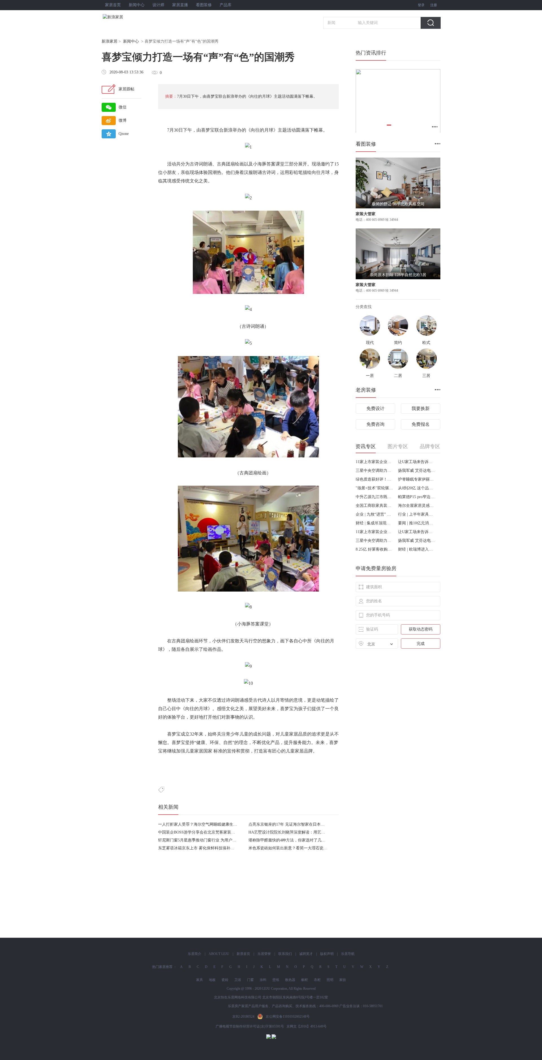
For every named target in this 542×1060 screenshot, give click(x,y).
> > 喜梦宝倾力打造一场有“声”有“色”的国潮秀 (160, 41)
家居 (293, 734)
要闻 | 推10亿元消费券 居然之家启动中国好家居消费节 (417, 523)
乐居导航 (348, 954)
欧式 (426, 343)
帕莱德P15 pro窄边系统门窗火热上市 (417, 497)
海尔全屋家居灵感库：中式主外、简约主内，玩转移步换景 (417, 505)
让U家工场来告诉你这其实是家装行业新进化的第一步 (417, 462)
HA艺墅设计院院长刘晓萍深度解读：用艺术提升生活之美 (298, 832)
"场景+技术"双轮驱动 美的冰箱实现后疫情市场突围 (375, 488)
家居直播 (180, 5)
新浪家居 (109, 41)
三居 (426, 376)
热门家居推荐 (162, 967)
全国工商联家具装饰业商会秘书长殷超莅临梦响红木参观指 (375, 505)
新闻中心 (137, 5)
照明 (330, 980)
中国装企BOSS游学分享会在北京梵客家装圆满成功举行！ (208, 832)
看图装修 (204, 5)
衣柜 (317, 980)
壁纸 (275, 980)
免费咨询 (375, 424)
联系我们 (285, 954)
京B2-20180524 (243, 1016)
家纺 (342, 980)
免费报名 (421, 424)
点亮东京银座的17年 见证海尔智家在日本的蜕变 (290, 824)
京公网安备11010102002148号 (288, 1016)
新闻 (331, 23)
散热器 (290, 980)
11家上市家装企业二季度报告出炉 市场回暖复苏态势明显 (375, 462)
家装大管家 (365, 214)
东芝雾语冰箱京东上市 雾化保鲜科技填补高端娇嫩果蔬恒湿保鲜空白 (218, 848)
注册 (433, 5)
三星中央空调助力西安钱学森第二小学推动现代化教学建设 (375, 470)
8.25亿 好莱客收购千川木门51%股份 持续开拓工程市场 (375, 549)
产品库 (225, 5)
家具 (199, 980)
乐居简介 (194, 954)
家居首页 (113, 5)
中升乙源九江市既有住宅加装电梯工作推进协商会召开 (375, 497)
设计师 (158, 5)
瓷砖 (225, 980)
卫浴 (237, 980)
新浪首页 (243, 954)
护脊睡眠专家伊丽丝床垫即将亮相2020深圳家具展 (417, 479)
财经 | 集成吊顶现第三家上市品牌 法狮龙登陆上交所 (375, 523)
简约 (398, 343)
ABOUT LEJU (219, 954)
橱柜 (304, 980)
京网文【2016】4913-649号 (307, 1026)
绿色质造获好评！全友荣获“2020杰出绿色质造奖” (375, 479)
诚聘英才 (306, 954)
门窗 (250, 980)
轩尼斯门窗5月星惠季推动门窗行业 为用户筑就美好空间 (207, 840)
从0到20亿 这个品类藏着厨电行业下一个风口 (417, 488)
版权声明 (327, 954)
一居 (370, 376)
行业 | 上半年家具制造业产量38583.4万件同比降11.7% (417, 514)
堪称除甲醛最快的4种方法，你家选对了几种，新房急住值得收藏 (304, 840)
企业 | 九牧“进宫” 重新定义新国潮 (375, 514)
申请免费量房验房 (376, 568)
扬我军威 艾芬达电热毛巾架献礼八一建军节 (417, 470)
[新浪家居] (125, 17)
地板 (212, 980)
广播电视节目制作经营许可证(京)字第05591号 (250, 1026)
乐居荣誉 (264, 954)
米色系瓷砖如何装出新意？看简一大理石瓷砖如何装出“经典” (301, 848)
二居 (398, 376)
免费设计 (375, 408)
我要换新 (421, 408)
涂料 (263, 980)
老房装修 (366, 390)
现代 (370, 343)
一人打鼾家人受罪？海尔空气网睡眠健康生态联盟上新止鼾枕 (211, 824)
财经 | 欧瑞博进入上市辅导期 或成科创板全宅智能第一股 (417, 549)
